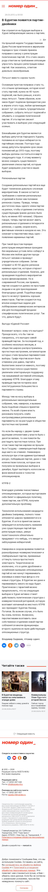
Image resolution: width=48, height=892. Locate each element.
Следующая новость (26, 734)
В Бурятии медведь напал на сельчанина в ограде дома (13, 697)
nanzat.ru (27, 845)
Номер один (22, 6)
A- (41, 40)
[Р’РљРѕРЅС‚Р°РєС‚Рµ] (4, 645)
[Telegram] (16, 645)
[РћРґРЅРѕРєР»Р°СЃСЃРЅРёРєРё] (10, 645)
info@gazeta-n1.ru (15, 784)
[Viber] (22, 645)
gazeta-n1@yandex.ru (17, 795)
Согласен (24, 888)
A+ (44, 39)
